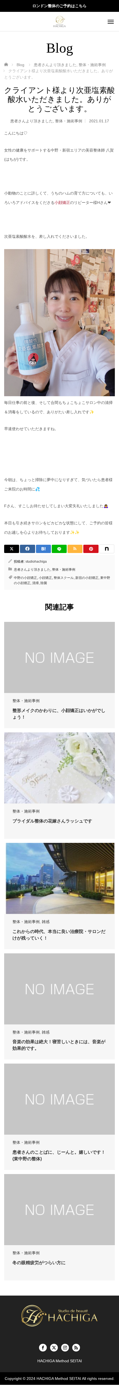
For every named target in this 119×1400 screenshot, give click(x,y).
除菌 (43, 583)
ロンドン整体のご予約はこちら (59, 6)
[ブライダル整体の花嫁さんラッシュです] (59, 767)
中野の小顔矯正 (25, 578)
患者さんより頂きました (31, 121)
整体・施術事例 (68, 121)
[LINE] (59, 549)
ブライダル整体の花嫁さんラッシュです (52, 821)
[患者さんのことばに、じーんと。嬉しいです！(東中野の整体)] (59, 1099)
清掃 (35, 583)
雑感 (46, 921)
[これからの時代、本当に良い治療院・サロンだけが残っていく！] (59, 878)
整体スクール (64, 578)
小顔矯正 (62, 202)
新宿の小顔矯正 (87, 578)
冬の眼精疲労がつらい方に (39, 1262)
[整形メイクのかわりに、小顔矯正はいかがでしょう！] (59, 657)
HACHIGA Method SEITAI (59, 1378)
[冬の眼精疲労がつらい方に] (59, 1209)
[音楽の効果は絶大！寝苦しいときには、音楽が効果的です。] (59, 988)
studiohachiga (36, 561)
